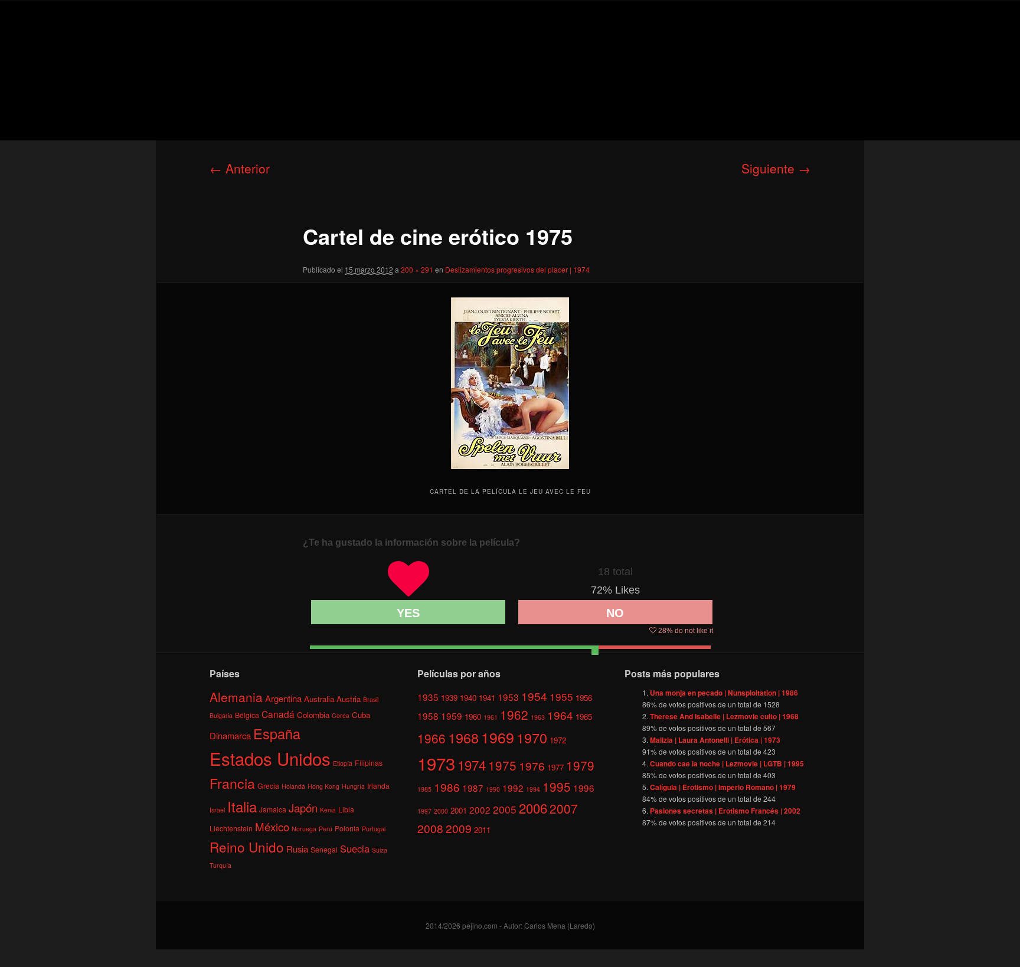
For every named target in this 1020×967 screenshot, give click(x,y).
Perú (325, 828)
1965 (584, 716)
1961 (490, 717)
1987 (472, 787)
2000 (441, 811)
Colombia (313, 714)
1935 (428, 696)
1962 (514, 714)
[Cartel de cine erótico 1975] (510, 383)
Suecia (355, 848)
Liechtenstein (231, 828)
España (276, 733)
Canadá (278, 713)
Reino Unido (247, 846)
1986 (447, 787)
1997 (424, 811)
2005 (504, 809)
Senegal (324, 849)
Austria (348, 698)
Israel (217, 809)
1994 (533, 789)
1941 (487, 697)
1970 (531, 737)
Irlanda (378, 786)
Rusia (297, 849)
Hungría (353, 786)
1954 (534, 696)
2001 (458, 810)
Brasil (370, 699)
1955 (561, 696)
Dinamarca (230, 735)
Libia (346, 809)
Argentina (283, 698)
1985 (424, 789)
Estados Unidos (270, 758)
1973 (436, 762)
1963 (538, 717)
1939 (449, 697)
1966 (431, 738)
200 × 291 (417, 269)
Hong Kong (323, 786)
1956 (584, 697)
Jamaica (272, 809)
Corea (340, 715)
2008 (430, 828)
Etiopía (342, 763)
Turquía (220, 865)
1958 (428, 715)
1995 (556, 786)
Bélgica (247, 715)
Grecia (268, 786)
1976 (532, 765)
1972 (558, 740)
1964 (560, 715)
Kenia (328, 809)
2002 (480, 809)
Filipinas (368, 763)
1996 (583, 787)
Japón (303, 807)
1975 (502, 765)
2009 (459, 828)
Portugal (373, 828)
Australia (319, 698)
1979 (580, 765)
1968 (463, 737)
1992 (513, 787)
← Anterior (240, 168)
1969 (497, 737)
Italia (242, 806)
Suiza (379, 849)
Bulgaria (221, 715)
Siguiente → (775, 168)
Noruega (304, 828)
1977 (555, 767)
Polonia (347, 828)
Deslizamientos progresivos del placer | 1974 (517, 269)
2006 (533, 807)
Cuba (361, 714)
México (272, 826)
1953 (508, 696)
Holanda (293, 786)
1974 (471, 764)
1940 (468, 697)
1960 (473, 716)
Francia (232, 783)
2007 (564, 808)
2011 (482, 829)
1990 (493, 789)
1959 (451, 715)
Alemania (236, 697)
